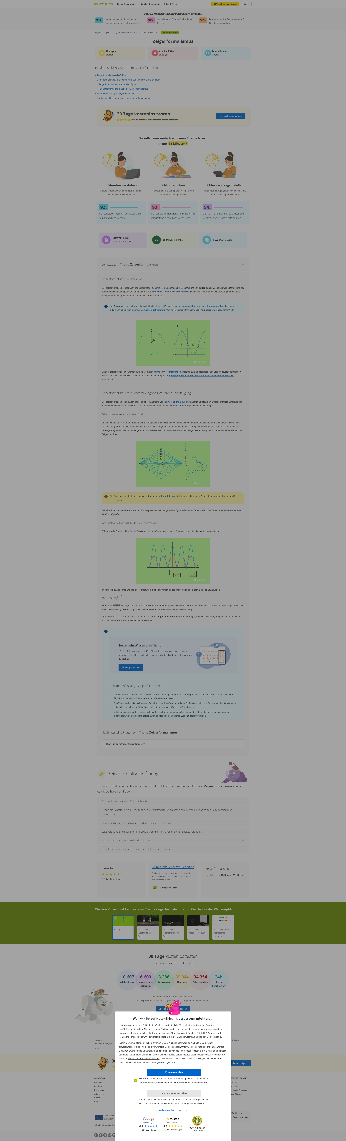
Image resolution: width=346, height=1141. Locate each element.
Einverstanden (174, 1072)
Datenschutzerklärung (187, 1037)
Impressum (182, 1110)
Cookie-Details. (214, 1037)
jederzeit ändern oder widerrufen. (143, 1058)
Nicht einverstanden (174, 1093)
